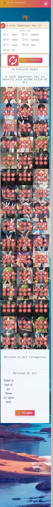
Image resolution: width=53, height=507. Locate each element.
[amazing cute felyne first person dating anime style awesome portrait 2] (25, 144)
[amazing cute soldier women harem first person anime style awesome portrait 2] (25, 161)
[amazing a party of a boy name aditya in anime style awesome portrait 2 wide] (25, 111)
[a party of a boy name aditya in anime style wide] (41, 95)
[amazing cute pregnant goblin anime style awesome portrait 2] (9, 161)
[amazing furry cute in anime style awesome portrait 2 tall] (9, 128)
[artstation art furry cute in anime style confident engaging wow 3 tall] (9, 324)
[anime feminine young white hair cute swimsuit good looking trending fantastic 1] (41, 193)
